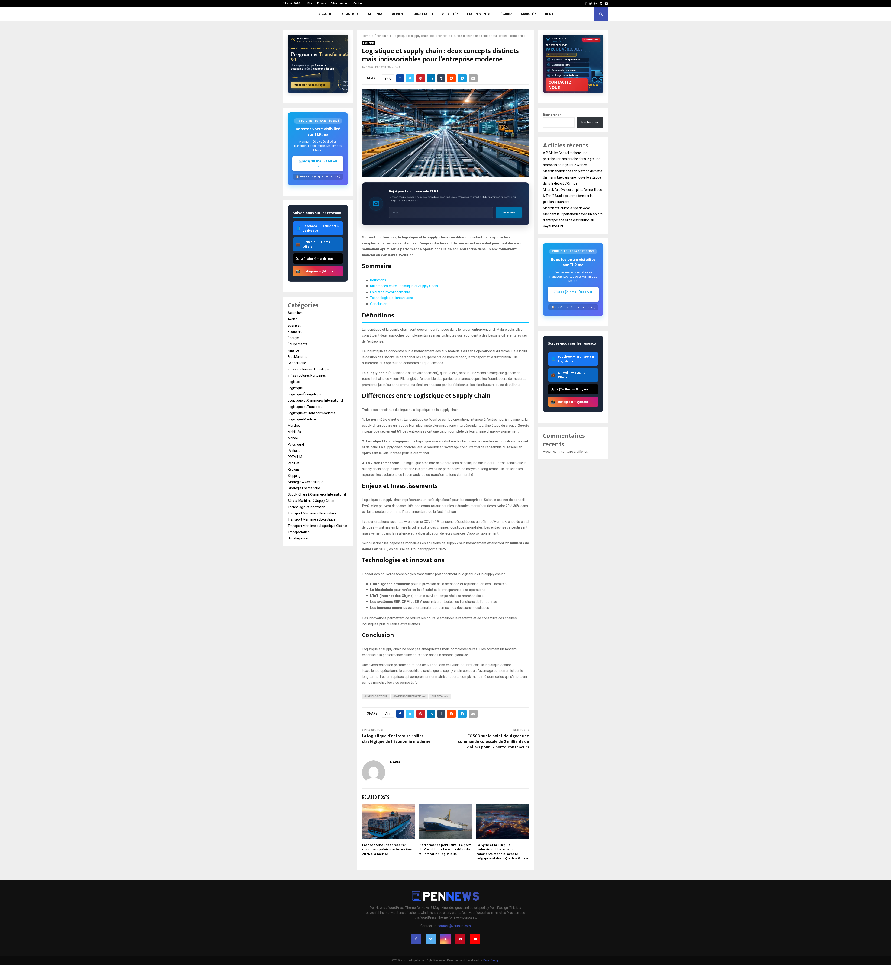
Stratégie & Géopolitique (305, 482)
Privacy (321, 3)
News (369, 67)
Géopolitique (297, 363)
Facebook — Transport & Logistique (317, 228)
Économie (368, 43)
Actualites (295, 313)
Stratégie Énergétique (304, 488)
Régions (506, 14)
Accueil (325, 14)
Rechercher (552, 115)
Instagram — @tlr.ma (314, 271)
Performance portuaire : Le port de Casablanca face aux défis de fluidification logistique (445, 849)
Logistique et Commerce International (315, 400)
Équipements (478, 14)
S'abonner (509, 212)
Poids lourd (422, 14)
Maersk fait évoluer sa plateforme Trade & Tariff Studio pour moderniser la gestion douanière (572, 196)
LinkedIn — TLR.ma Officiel (313, 244)
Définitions (378, 280)
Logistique (350, 14)
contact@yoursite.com (454, 926)
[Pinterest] (460, 939)
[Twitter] (431, 939)
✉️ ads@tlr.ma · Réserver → (318, 163)
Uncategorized (298, 538)
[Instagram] (445, 939)
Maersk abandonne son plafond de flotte (572, 171)
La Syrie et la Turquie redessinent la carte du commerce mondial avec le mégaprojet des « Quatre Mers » (502, 852)
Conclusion (378, 304)
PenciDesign (491, 960)
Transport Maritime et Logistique (312, 519)
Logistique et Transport (305, 407)
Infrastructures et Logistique (308, 369)
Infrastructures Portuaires (307, 375)
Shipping (376, 14)
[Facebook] (416, 939)
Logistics (294, 382)
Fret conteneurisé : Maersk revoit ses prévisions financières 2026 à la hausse (388, 849)
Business (294, 325)
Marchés (529, 14)
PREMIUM (295, 457)
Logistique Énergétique (304, 394)
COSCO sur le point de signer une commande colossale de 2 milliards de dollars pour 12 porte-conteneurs (493, 742)
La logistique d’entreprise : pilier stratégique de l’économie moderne (396, 739)
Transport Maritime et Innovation (312, 513)
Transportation (299, 532)
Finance (293, 350)
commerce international (409, 696)
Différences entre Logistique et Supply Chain (404, 286)
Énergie (293, 338)
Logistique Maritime (302, 419)
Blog (310, 3)
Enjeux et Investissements (390, 292)
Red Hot (552, 14)
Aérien (397, 14)
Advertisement (339, 3)
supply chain (440, 696)
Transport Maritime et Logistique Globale (317, 526)
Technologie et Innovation (306, 507)
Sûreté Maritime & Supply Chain (311, 501)
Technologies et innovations (391, 298)
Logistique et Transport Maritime (312, 413)
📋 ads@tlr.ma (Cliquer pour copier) (318, 176)
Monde (293, 438)
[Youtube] (475, 939)
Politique (294, 450)
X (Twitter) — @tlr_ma (314, 258)
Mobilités (450, 14)
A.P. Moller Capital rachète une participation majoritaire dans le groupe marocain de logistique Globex (571, 159)
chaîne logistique (375, 696)
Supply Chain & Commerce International (317, 494)
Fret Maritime (297, 357)
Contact (358, 3)
